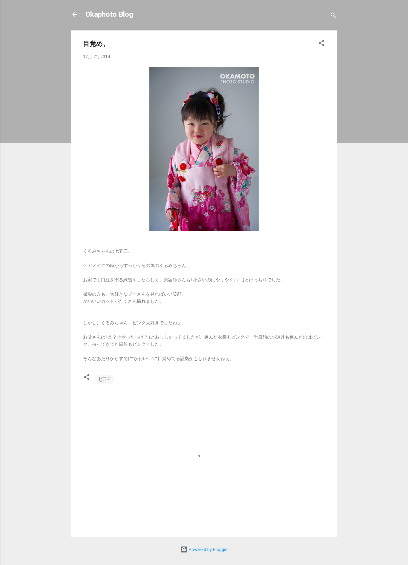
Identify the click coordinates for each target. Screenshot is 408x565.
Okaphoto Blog (109, 14)
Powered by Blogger (208, 549)
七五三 (104, 379)
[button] (321, 44)
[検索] (333, 16)
